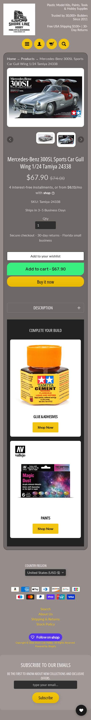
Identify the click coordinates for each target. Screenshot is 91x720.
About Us (46, 614)
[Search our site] (64, 44)
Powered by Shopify (45, 646)
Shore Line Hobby (44, 642)
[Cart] (51, 44)
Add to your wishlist (45, 256)
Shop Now (45, 427)
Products (27, 59)
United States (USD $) (43, 573)
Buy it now (45, 281)
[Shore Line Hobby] (19, 19)
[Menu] (27, 44)
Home (11, 59)
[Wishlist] (81, 710)
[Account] (39, 44)
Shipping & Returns (45, 619)
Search (45, 609)
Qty (45, 218)
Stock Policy (45, 624)
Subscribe (46, 698)
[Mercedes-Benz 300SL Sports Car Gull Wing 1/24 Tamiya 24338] (66, 139)
